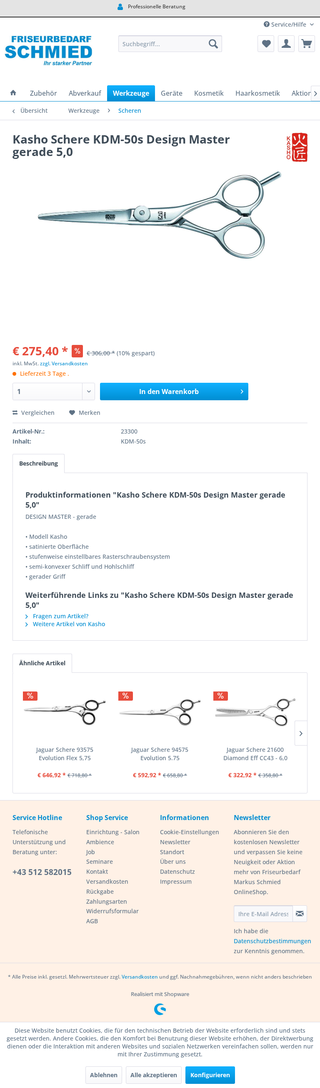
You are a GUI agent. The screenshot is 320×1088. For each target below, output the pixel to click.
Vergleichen (37, 412)
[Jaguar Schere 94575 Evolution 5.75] (160, 712)
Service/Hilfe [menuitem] (289, 24)
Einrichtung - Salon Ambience (113, 837)
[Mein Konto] (286, 43)
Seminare (99, 861)
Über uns (173, 861)
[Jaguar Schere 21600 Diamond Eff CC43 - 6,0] (255, 712)
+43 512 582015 (42, 872)
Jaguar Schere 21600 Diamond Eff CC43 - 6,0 (255, 754)
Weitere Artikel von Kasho (68, 624)
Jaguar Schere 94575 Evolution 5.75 (159, 754)
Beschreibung (38, 463)
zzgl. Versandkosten (64, 363)
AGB (92, 921)
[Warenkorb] (306, 43)
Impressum (176, 881)
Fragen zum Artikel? (59, 616)
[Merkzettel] (266, 43)
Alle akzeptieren (153, 1075)
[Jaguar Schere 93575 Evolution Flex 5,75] (64, 712)
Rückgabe (100, 891)
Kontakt (97, 871)
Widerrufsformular (112, 911)
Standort (172, 852)
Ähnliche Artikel (42, 663)
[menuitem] (170, 43)
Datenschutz (177, 871)
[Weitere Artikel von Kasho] (297, 147)
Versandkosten (107, 881)
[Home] (13, 93)
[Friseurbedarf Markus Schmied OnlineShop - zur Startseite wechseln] (48, 58)
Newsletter (175, 842)
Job (90, 852)
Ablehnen (104, 1075)
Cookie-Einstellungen (189, 832)
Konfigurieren (210, 1075)
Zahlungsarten (106, 901)
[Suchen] (213, 43)
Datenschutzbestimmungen (272, 941)
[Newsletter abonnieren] (299, 913)
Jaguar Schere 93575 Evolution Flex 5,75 (64, 754)
